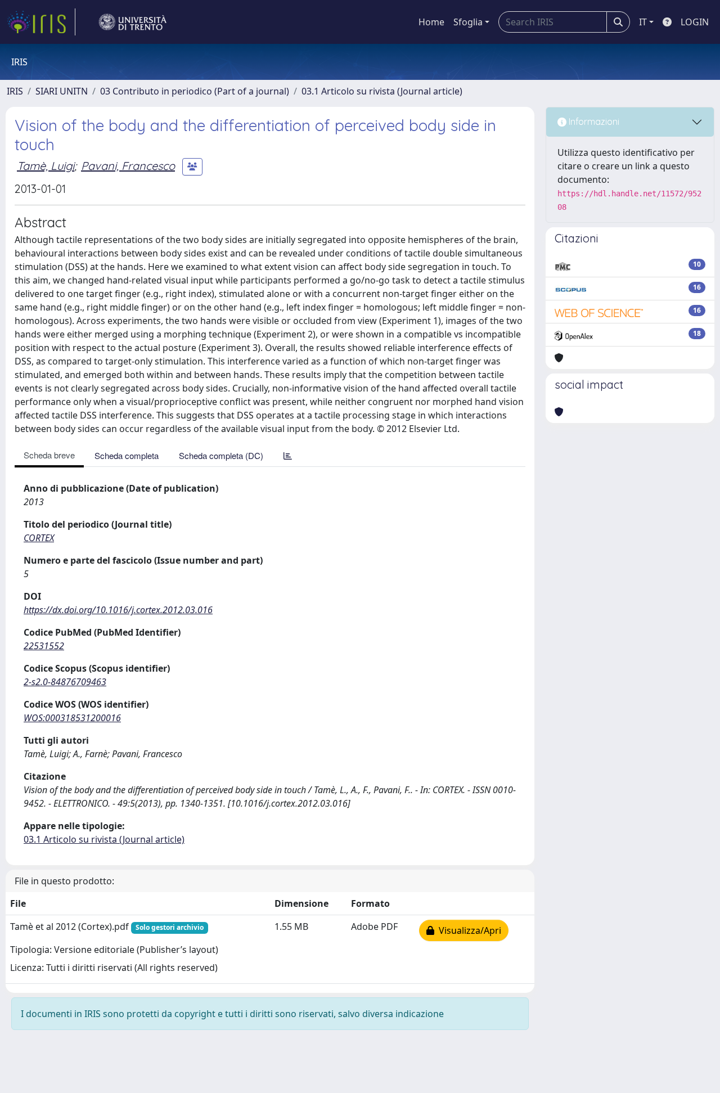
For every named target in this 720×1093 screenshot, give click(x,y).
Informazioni (592, 121)
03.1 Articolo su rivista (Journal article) (382, 91)
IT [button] (643, 22)
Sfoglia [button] (468, 22)
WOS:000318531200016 (72, 718)
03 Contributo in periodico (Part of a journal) (194, 91)
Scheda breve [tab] (49, 455)
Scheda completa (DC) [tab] (221, 455)
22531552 (44, 646)
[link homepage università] (132, 21)
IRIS (15, 91)
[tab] (288, 455)
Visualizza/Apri (467, 930)
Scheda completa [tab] (126, 455)
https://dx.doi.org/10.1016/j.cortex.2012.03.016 (118, 610)
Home (431, 22)
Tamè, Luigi (45, 166)
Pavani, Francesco (128, 166)
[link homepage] (41, 21)
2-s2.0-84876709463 (65, 682)
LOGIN (695, 22)
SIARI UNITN (61, 91)
